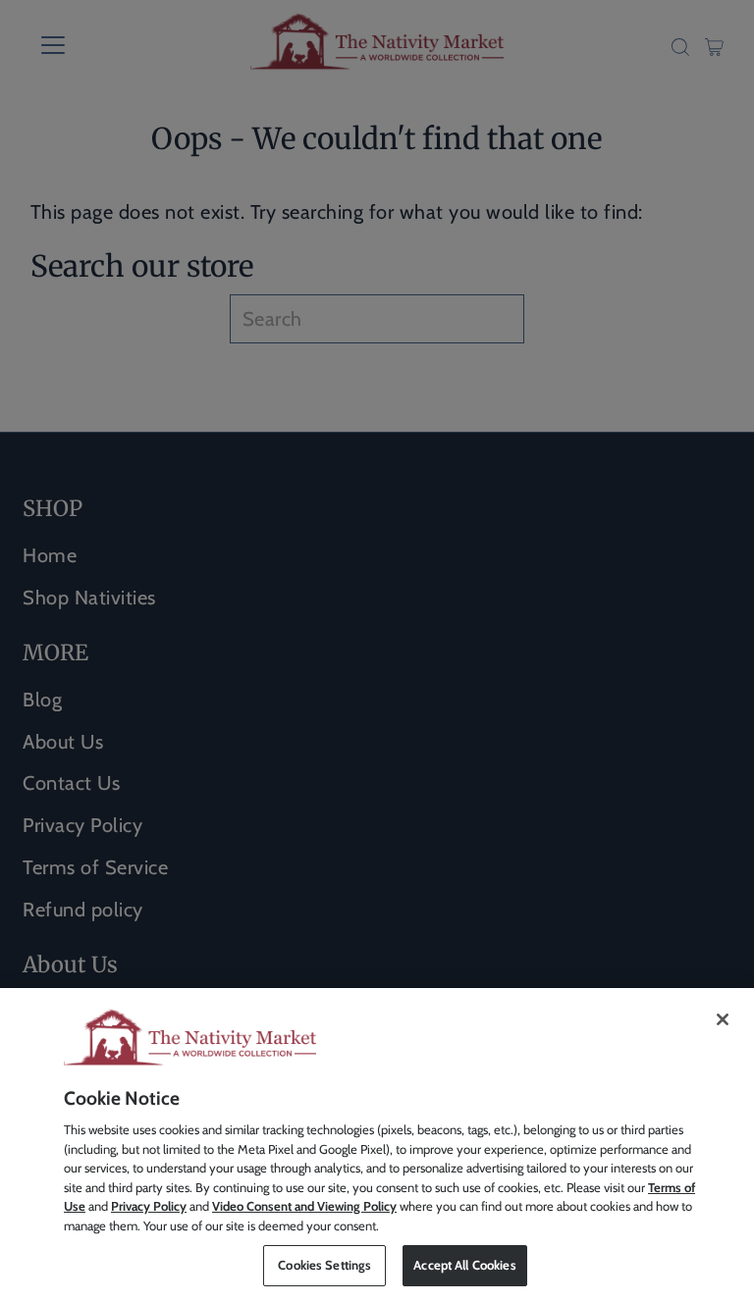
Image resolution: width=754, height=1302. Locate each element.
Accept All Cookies (464, 1265)
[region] (377, 1145)
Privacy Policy (149, 1206)
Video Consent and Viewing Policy (304, 1206)
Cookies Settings (324, 1265)
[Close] (722, 1019)
